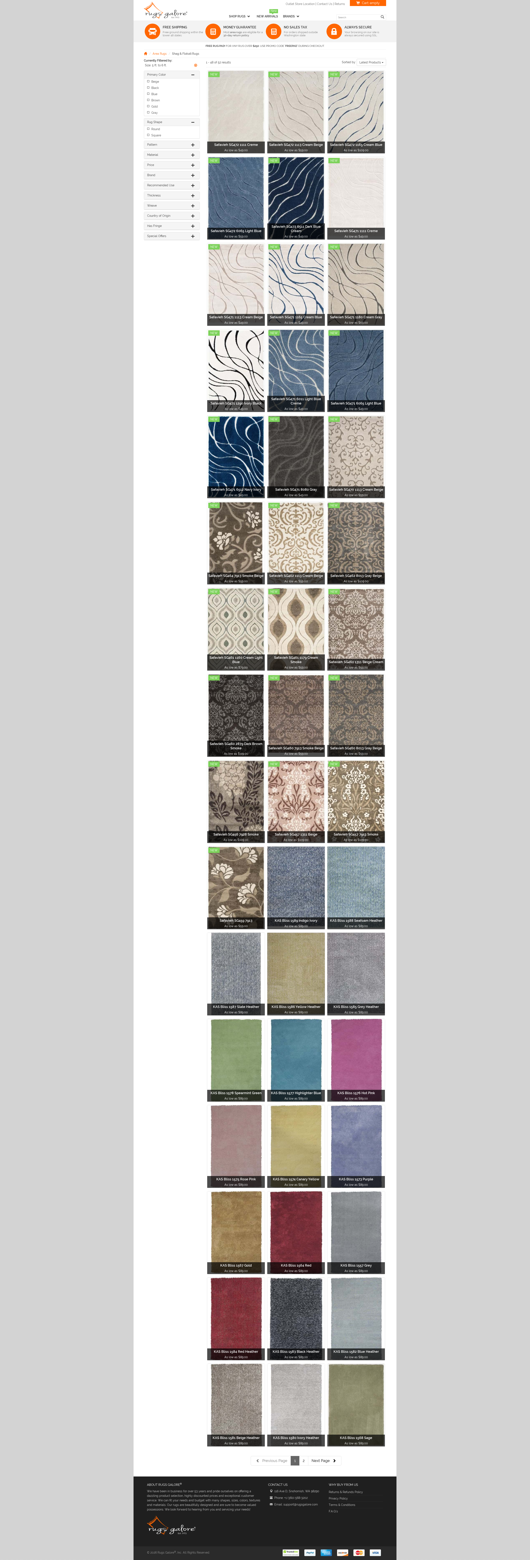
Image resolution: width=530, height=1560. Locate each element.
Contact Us (324, 4)
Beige (155, 81)
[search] (382, 17)
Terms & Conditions (342, 1505)
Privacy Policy (338, 1498)
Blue (154, 94)
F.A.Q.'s (333, 1511)
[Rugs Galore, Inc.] (165, 10)
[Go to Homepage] (145, 53)
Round (155, 129)
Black (155, 88)
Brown (155, 100)
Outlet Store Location (300, 4)
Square (156, 135)
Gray (154, 112)
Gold (154, 106)
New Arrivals (267, 16)
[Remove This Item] (196, 65)
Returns (340, 4)
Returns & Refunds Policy (346, 1492)
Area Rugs (160, 53)
